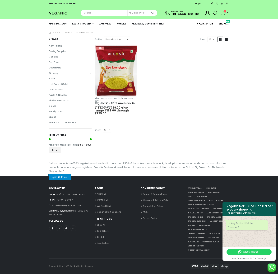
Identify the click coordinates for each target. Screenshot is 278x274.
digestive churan (196, 200)
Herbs (52, 78)
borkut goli (214, 192)
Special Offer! (205, 23)
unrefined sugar (210, 242)
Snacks (98, 100)
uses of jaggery (196, 246)
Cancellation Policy (153, 206)
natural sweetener (197, 229)
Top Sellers (103, 230)
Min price (54, 144)
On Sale (101, 237)
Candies (121, 23)
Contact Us (102, 199)
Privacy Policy (150, 218)
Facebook (52, 228)
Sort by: (98, 39)
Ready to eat (56, 111)
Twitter (59, 228)
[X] (217, 3)
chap (190, 196)
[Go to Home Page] (50, 33)
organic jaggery (196, 233)
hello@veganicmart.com (69, 205)
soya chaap (213, 237)
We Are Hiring (104, 205)
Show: (203, 39)
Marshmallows (58, 23)
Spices (52, 117)
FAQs (145, 212)
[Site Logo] (58, 12)
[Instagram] (227, 3)
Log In (198, 3)
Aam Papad (105, 23)
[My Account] (207, 13)
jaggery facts (214, 217)
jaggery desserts (215, 213)
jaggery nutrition (197, 221)
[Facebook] (212, 3)
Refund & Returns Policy (155, 194)
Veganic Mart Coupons (109, 211)
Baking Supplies (57, 51)
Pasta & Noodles (82, 23)
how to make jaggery (198, 208)
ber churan (211, 188)
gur (210, 200)
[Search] (152, 13)
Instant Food (56, 89)
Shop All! (224, 22)
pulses (52, 106)
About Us (101, 193)
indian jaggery (195, 213)
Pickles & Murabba (59, 100)
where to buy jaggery (198, 250)
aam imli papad (195, 188)
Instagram (73, 228)
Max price (65, 144)
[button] (220, 39)
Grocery (53, 73)
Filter (55, 150)
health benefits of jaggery (201, 204)
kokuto (191, 225)
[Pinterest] (222, 3)
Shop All (101, 224)
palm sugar (214, 233)
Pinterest (66, 228)
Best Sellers (103, 243)
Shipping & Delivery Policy (156, 200)
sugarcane (193, 242)
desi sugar (201, 196)
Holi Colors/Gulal (58, 84)
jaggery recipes (218, 221)
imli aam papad (220, 208)
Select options (132, 50)
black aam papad (196, 192)
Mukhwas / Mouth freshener (148, 23)
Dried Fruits (55, 67)
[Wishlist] (215, 13)
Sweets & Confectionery (62, 122)
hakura (219, 200)
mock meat (204, 225)
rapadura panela (196, 237)
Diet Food (54, 62)
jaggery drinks (195, 217)
